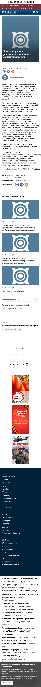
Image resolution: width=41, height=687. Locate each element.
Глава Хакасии (28, 6)
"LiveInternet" (4, 673)
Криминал (6, 483)
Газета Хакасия (8, 518)
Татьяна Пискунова (17, 77)
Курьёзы (5, 489)
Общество (24, 69)
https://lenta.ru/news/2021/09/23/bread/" (24, 155)
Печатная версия (9, 498)
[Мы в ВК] (8, 71)
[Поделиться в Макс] (4, 71)
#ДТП (4, 552)
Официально (7, 495)
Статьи (5, 527)
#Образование (8, 549)
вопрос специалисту (15, 177)
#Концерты (6, 559)
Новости (5, 524)
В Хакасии (6, 480)
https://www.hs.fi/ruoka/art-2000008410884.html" (17, 96)
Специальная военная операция (12, 6)
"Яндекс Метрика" (31, 671)
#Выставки (6, 562)
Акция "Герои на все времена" (23, 8)
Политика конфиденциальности (15, 533)
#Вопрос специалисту (10, 565)
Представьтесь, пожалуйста (12, 308)
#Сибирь (5, 540)
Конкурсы (6, 530)
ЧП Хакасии (6, 508)
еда (8, 175)
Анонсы (5, 474)
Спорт (4, 505)
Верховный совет (7, 8)
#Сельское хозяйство (10, 555)
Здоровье (15, 175)
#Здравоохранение (9, 543)
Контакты (6, 514)
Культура (5, 486)
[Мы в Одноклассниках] (12, 71)
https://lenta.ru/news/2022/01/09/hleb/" (17, 169)
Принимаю (7, 683)
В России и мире (8, 477)
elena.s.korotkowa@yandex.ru (13, 659)
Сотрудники (7, 521)
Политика (6, 501)
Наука (22, 175)
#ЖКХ (4, 546)
